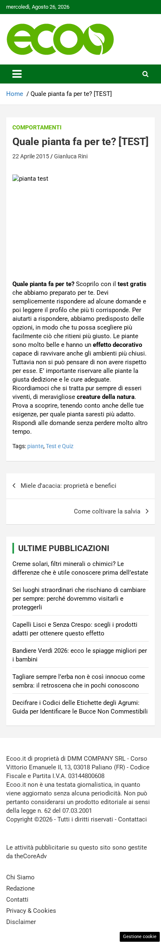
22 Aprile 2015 (30, 156)
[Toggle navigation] (17, 74)
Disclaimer (21, 922)
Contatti (17, 899)
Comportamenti (37, 127)
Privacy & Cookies (31, 910)
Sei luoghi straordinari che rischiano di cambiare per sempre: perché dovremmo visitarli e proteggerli (79, 598)
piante (35, 446)
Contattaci (132, 819)
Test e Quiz (59, 446)
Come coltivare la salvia (107, 511)
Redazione (20, 888)
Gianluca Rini (71, 156)
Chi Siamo (20, 877)
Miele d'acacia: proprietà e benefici (68, 485)
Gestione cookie (139, 936)
